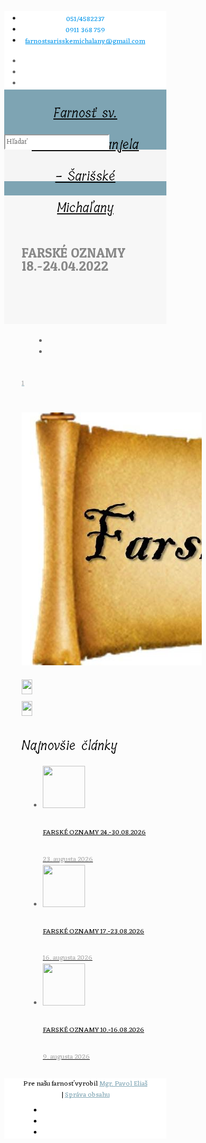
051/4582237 (85, 19)
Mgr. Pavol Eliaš (123, 1084)
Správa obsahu (87, 1095)
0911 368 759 (85, 30)
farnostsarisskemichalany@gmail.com (85, 41)
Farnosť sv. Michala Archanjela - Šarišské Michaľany (85, 115)
